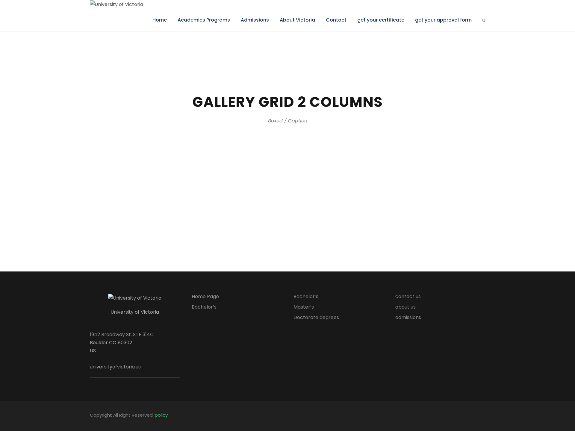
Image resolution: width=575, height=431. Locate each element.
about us (405, 306)
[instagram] (483, 416)
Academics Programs (204, 19)
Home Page (205, 296)
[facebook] (441, 416)
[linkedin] (451, 416)
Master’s (303, 306)
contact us (408, 296)
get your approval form (443, 19)
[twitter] (462, 416)
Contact (336, 19)
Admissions (255, 19)
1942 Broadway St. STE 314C (122, 334)
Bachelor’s (204, 306)
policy (161, 415)
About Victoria (297, 19)
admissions (408, 317)
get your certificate (380, 19)
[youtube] (472, 416)
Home (159, 19)
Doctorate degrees (316, 317)
